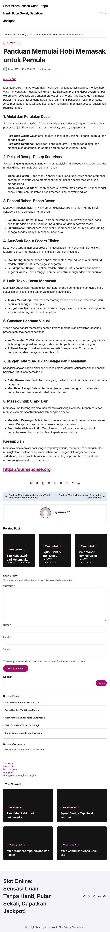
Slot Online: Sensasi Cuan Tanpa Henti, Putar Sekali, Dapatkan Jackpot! (25, 13)
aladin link (8, 766)
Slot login (8, 763)
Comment (9, 585)
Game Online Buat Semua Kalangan (23, 733)
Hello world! (38, 749)
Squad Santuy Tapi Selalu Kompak (52, 555)
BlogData (63, 927)
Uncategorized (12, 43)
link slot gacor (10, 769)
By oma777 (13, 69)
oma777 (64, 512)
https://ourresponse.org (27, 469)
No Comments (45, 69)
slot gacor (8, 772)
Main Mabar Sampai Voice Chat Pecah (87, 555)
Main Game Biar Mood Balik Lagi (22, 725)
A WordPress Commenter (16, 749)
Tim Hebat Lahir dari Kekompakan (22, 702)
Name (7, 624)
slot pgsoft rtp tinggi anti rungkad (20, 775)
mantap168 (9, 79)
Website (7, 649)
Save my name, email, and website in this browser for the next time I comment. (46, 661)
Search (7, 676)
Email (6, 637)
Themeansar (78, 927)
